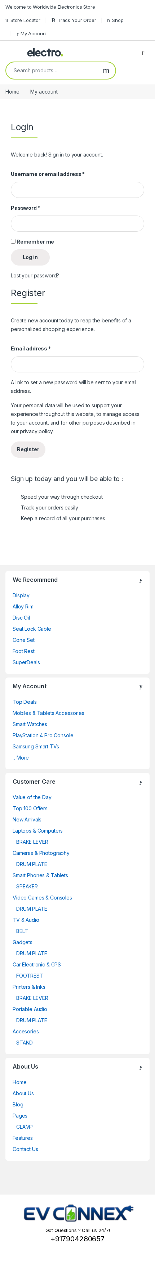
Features (23, 1138)
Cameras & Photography (41, 853)
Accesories (26, 1031)
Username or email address (48, 174)
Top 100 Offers (30, 808)
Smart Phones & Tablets (40, 875)
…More (21, 758)
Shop (117, 20)
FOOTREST (29, 976)
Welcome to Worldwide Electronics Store (50, 7)
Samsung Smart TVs (36, 746)
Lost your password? (35, 275)
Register (28, 449)
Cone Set (24, 640)
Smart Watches (30, 724)
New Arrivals (27, 819)
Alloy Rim (23, 606)
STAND (24, 1042)
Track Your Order (77, 20)
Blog (18, 1104)
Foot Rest (24, 651)
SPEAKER (27, 886)
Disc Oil (21, 618)
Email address (31, 348)
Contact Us (25, 1149)
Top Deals (25, 702)
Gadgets (22, 942)
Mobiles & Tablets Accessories (48, 713)
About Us (23, 1093)
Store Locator (25, 20)
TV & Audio (26, 920)
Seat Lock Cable (32, 629)
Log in (30, 257)
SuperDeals (26, 662)
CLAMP (24, 1127)
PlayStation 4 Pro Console (43, 735)
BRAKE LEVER (32, 842)
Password (25, 208)
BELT (22, 931)
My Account (34, 33)
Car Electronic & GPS (37, 964)
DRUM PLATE (31, 864)
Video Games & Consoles (42, 897)
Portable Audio (30, 1009)
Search (106, 70)
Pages (20, 1116)
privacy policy (36, 431)
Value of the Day (32, 797)
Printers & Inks (29, 987)
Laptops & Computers (38, 831)
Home (12, 92)
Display (21, 595)
